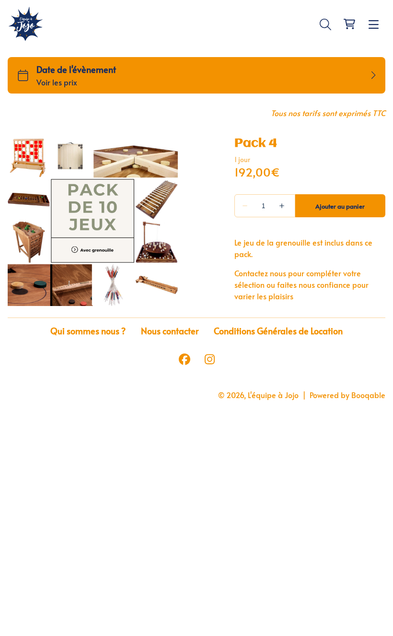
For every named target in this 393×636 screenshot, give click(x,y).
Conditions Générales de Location (278, 331)
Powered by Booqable (347, 394)
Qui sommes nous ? (88, 331)
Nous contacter (169, 331)
